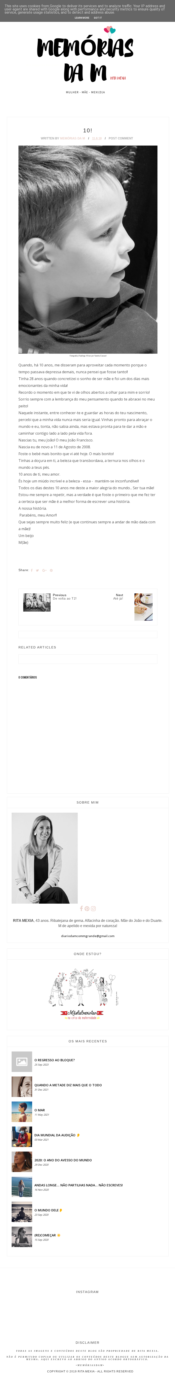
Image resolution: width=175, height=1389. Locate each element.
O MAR (39, 1110)
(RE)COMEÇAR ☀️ (47, 1235)
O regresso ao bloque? (54, 1060)
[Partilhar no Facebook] (31, 570)
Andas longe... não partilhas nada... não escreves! (78, 1185)
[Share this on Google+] (44, 570)
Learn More (82, 18)
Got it (98, 18)
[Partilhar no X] (37, 570)
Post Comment (121, 138)
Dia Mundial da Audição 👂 (57, 1135)
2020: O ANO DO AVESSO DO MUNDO (63, 1160)
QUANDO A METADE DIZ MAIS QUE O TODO (68, 1085)
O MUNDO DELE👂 (48, 1210)
